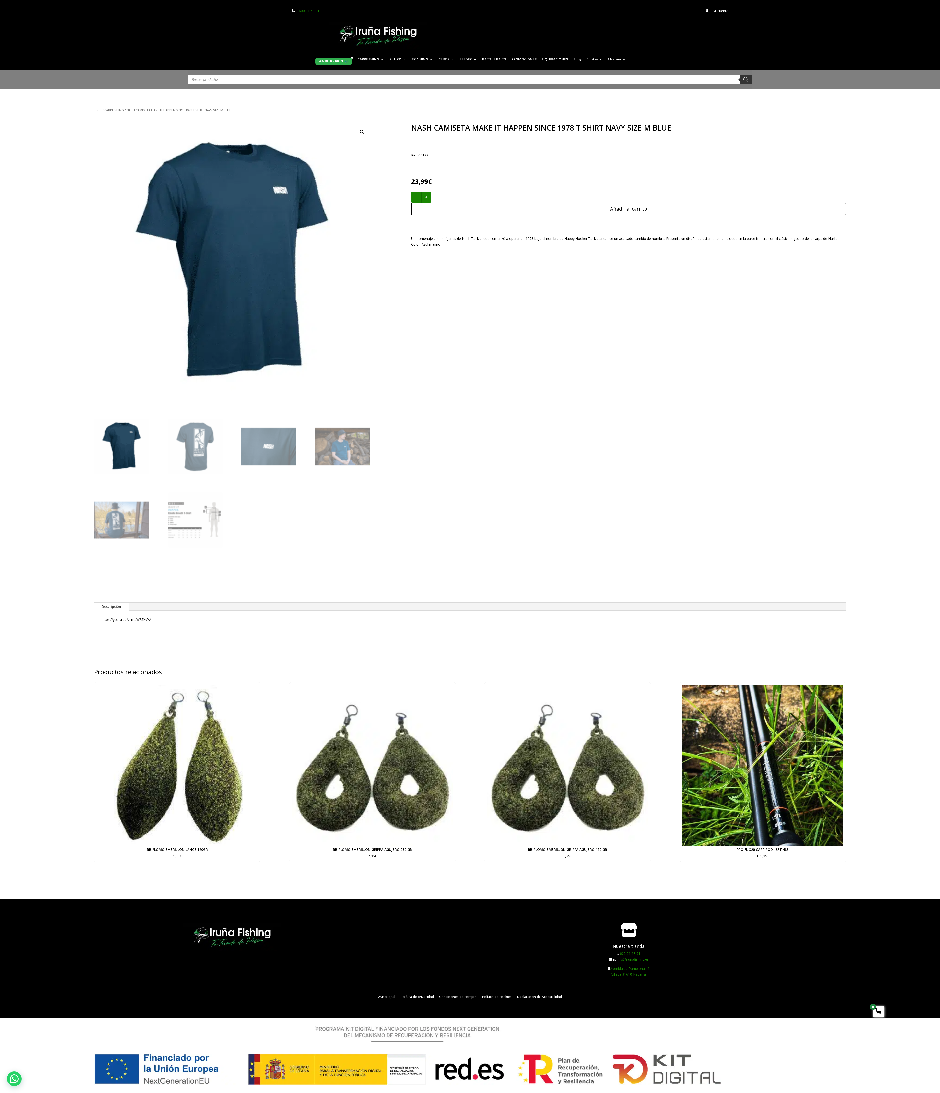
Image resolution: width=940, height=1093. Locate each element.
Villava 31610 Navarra (628, 974)
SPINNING (420, 59)
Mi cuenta (616, 59)
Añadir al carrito (628, 208)
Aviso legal (386, 997)
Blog (577, 59)
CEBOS (443, 59)
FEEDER (466, 59)
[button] (362, 132)
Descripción (111, 606)
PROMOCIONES (524, 59)
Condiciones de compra (458, 997)
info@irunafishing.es (633, 959)
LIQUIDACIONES (555, 59)
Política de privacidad (417, 997)
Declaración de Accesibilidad (539, 997)
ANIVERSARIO (331, 61)
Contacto (594, 59)
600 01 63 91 (309, 10)
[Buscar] (746, 79)
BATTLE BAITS (494, 59)
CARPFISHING (368, 59)
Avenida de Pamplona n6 (630, 968)
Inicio (98, 110)
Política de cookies (497, 997)
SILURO (395, 59)
